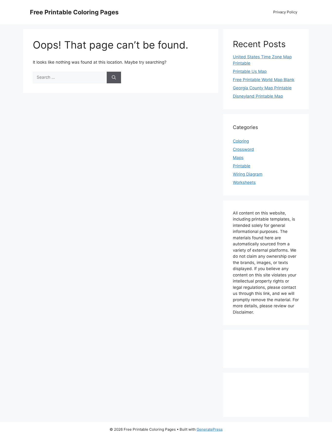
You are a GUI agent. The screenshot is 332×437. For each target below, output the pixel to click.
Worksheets (244, 182)
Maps (238, 157)
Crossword (243, 149)
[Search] (114, 77)
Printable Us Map (250, 71)
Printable (241, 165)
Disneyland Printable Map (258, 96)
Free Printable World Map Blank (263, 79)
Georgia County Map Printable (262, 88)
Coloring (241, 141)
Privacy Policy (285, 12)
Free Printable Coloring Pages (74, 12)
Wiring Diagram (247, 174)
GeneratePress (210, 429)
